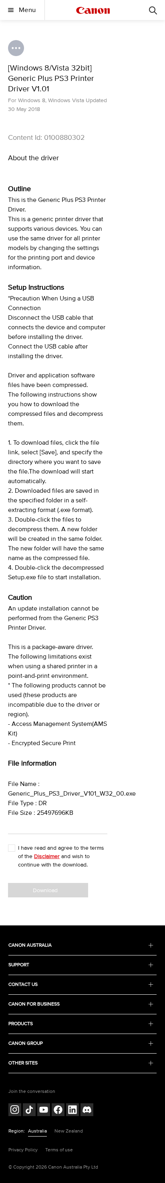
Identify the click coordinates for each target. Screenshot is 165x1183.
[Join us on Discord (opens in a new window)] (86, 1110)
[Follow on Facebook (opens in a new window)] (58, 1110)
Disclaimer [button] (47, 856)
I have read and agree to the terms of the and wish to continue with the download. (61, 856)
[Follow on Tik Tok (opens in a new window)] (29, 1110)
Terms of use (59, 1150)
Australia (37, 1131)
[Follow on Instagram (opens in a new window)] (14, 1110)
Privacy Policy (23, 1150)
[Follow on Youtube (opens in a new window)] (43, 1110)
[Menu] (153, 10)
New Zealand (68, 1131)
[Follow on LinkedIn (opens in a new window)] (72, 1110)
